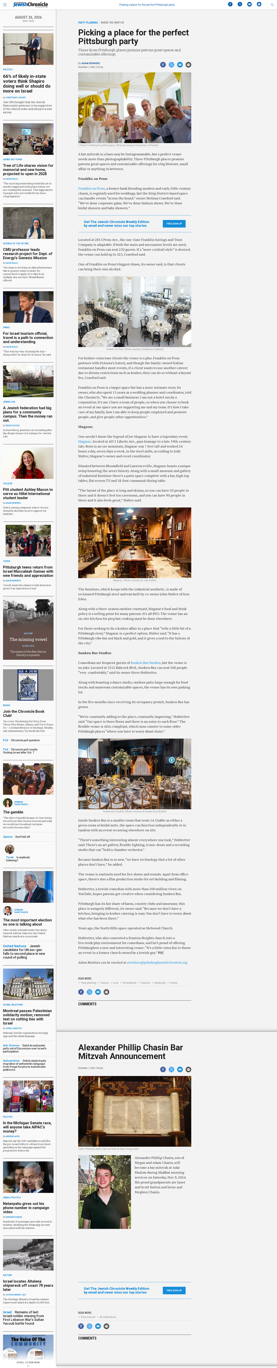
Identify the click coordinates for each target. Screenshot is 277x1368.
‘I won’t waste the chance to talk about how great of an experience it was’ (27, 586)
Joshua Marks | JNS (16, 1295)
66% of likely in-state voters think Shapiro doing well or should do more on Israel (27, 84)
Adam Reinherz (90, 63)
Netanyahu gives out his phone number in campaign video (26, 1207)
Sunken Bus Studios (146, 662)
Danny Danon (21, 912)
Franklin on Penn (91, 188)
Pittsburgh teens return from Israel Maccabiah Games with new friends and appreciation (28, 571)
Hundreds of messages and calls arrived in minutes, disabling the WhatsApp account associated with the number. (27, 1225)
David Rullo (12, 179)
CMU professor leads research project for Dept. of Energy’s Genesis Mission (27, 253)
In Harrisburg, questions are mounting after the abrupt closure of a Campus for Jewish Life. (27, 433)
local (115, 982)
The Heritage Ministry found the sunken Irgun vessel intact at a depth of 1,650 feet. (26, 1300)
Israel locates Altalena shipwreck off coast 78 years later (28, 1285)
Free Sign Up (174, 223)
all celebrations (108, 1317)
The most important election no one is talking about (27, 922)
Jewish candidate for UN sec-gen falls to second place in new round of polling (24, 951)
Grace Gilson (12, 426)
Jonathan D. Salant (16, 98)
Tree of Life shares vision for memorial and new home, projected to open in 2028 (28, 169)
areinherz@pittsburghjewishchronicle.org (157, 962)
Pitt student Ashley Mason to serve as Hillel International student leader (28, 493)
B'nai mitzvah (88, 1317)
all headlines (129, 982)
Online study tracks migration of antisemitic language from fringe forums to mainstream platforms (24, 1065)
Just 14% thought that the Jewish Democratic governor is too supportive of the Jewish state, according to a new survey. (27, 107)
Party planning (88, 982)
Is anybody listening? (18, 859)
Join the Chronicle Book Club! (23, 713)
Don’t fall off (22, 836)
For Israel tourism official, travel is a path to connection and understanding (28, 337)
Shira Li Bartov (14, 1028)
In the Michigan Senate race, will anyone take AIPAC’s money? (27, 1127)
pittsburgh (160, 982)
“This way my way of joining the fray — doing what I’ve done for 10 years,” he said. (27, 353)
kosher (174, 982)
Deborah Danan (14, 1217)
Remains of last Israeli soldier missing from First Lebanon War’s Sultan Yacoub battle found (23, 1317)
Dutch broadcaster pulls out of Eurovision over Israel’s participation (25, 1048)
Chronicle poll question (25, 740)
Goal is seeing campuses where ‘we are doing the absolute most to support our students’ (25, 511)
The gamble (13, 812)
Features (145, 982)
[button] (272, 4)
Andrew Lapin (12, 1136)
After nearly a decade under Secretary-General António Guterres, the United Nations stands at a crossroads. (25, 933)
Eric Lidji (29, 646)
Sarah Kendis (21, 804)
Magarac (84, 441)
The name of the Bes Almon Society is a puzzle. (28, 653)
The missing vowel (28, 639)
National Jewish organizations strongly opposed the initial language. (25, 1034)
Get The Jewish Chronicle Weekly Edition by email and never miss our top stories (116, 224)
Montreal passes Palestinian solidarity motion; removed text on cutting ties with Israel (27, 1017)
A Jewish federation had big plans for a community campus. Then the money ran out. (27, 414)
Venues (105, 982)
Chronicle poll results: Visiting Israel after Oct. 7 (20, 751)
